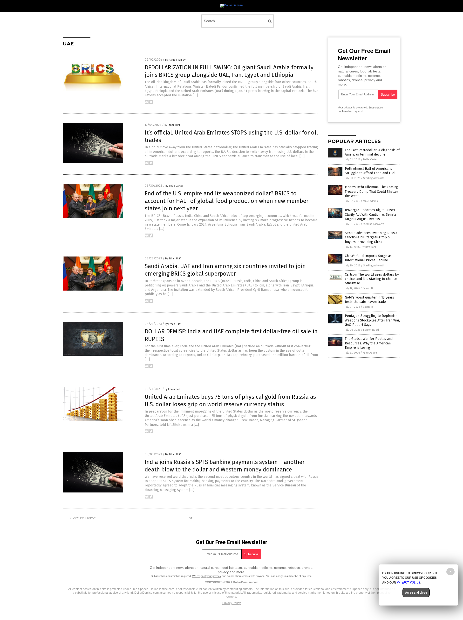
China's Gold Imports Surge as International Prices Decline (368, 258)
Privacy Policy (231, 603)
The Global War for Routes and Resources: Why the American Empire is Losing (369, 343)
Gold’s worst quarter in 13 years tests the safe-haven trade (369, 299)
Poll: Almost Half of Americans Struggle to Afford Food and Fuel (370, 171)
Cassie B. (368, 288)
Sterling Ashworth (373, 178)
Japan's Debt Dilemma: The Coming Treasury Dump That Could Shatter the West (371, 191)
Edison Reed (371, 329)
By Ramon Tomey (175, 59)
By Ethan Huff (172, 125)
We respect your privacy (206, 576)
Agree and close (416, 592)
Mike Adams (370, 201)
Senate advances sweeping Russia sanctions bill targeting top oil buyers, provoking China (371, 237)
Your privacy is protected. (353, 107)
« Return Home (83, 518)
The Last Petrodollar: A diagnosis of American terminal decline (372, 152)
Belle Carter (370, 159)
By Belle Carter (174, 185)
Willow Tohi (369, 247)
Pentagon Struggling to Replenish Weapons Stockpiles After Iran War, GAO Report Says (372, 320)
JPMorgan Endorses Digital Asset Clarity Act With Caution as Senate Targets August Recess (370, 214)
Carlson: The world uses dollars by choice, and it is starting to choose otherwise (372, 278)
